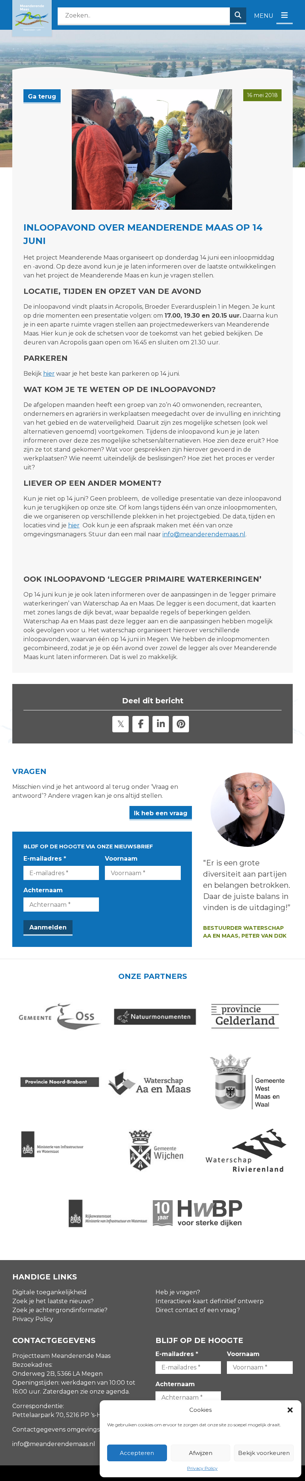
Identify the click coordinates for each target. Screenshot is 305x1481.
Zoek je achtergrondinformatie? (59, 1310)
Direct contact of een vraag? (197, 1310)
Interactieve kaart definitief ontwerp (209, 1301)
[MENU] (284, 15)
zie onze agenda (104, 1391)
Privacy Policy (202, 1468)
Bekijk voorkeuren (264, 1452)
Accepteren (137, 1452)
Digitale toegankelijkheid (49, 1292)
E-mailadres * (44, 858)
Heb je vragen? (177, 1292)
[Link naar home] (32, 18)
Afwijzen (200, 1452)
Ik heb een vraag (160, 813)
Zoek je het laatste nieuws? (53, 1301)
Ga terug (42, 96)
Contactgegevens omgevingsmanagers (70, 1429)
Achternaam (43, 890)
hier (49, 373)
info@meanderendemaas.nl (204, 534)
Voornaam (121, 858)
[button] (290, 1410)
